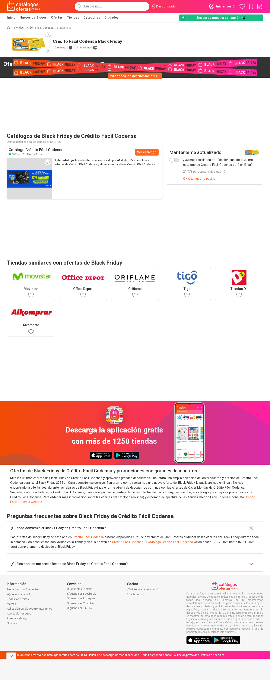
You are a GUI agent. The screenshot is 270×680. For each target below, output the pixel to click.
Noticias (12, 623)
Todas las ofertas (18, 599)
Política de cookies (213, 655)
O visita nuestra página (199, 179)
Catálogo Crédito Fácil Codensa (170, 542)
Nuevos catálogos (33, 17)
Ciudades (111, 17)
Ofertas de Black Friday (50, 64)
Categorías (91, 17)
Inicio (11, 17)
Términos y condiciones (156, 655)
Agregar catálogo (17, 618)
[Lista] (259, 6)
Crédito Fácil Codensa (40, 27)
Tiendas (73, 17)
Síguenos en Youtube (80, 603)
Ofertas (57, 17)
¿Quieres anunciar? (18, 594)
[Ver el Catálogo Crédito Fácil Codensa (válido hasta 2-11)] (29, 178)
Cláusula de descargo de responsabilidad (113, 655)
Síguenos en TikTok (79, 608)
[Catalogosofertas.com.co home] (23, 6)
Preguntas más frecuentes (23, 589)
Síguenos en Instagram (81, 598)
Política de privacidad (186, 655)
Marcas (11, 604)
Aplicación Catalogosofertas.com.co (29, 608)
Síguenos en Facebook (81, 593)
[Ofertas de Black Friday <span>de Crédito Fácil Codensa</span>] (102, 64)
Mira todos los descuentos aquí (133, 76)
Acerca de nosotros (19, 613)
